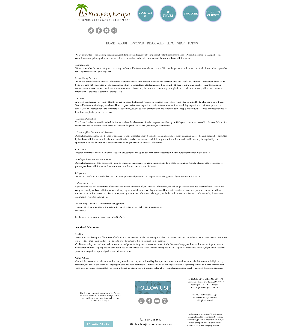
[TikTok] (91, 30)
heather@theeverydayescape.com (90, 217)
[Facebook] (99, 30)
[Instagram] (114, 30)
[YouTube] (106, 30)
